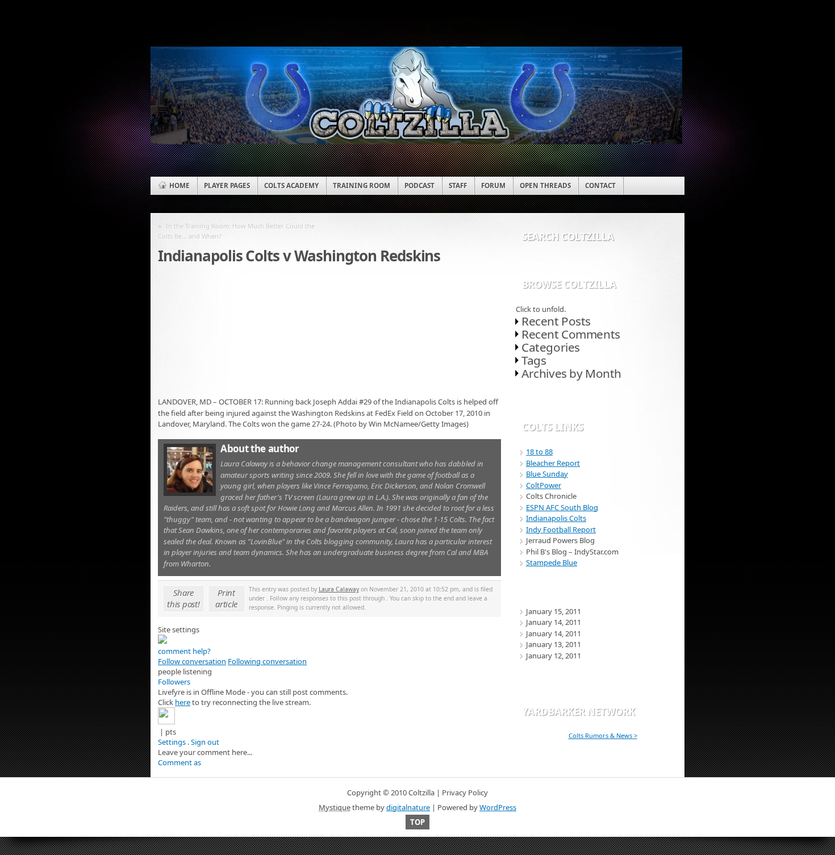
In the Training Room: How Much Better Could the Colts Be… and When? (236, 231)
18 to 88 (539, 452)
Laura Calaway (339, 589)
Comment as (179, 762)
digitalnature (408, 807)
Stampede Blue (551, 562)
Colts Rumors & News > (603, 735)
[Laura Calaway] (190, 493)
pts (170, 732)
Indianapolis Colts (556, 518)
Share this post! (183, 598)
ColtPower (543, 485)
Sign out (205, 742)
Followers (174, 682)
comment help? (184, 651)
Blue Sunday (547, 474)
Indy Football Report (561, 529)
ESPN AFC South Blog (562, 507)
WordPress (497, 807)
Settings (172, 742)
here (182, 702)
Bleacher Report (553, 463)
